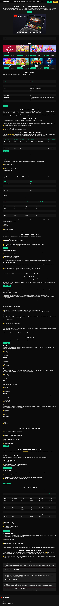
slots (29, 278)
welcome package (11, 134)
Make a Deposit (6, 531)
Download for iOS (6, 483)
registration (16, 245)
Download (55, 1)
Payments (27, 1)
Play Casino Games (7, 285)
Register (49, 1)
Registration (23, 1)
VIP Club (34, 1)
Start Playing (6, 445)
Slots (19, 1)
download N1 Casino (25, 451)
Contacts (37, 1)
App (17, 1)
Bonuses (30, 1)
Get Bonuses (6, 151)
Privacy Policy (3, 601)
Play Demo (12, 55)
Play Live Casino (6, 343)
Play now (6, 55)
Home (15, 1)
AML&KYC (41, 1)
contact (45, 552)
